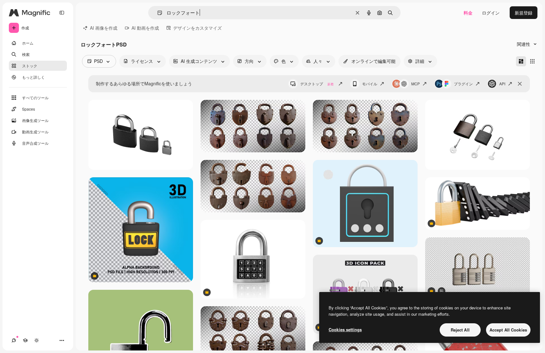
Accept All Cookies (508, 330)
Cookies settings (345, 329)
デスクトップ (317, 83)
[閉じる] (519, 83)
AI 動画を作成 (145, 28)
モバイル (369, 83)
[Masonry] (521, 61)
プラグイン (463, 83)
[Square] (532, 61)
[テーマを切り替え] (37, 340)
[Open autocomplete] (157, 12)
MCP (415, 83)
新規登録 (523, 12)
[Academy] (25, 340)
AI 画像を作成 (103, 28)
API (502, 83)
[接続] (14, 340)
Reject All (460, 330)
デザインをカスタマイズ (197, 28)
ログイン (491, 12)
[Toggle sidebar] (62, 13)
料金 (468, 12)
